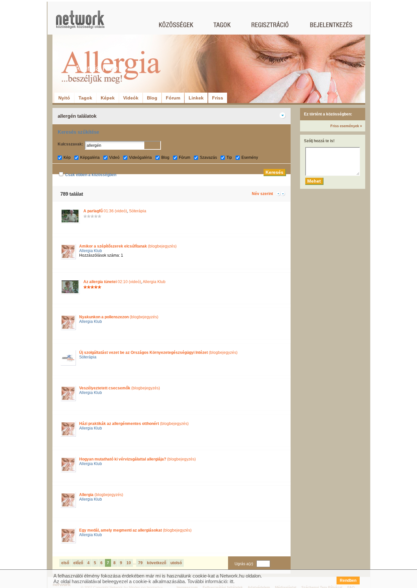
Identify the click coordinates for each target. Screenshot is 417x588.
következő (156, 563)
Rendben (348, 580)
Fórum (173, 97)
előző (78, 563)
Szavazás (208, 157)
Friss (217, 97)
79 (140, 563)
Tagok (85, 97)
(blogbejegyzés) (128, 246)
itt (231, 581)
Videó (114, 157)
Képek (108, 97)
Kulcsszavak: (70, 144)
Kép (67, 157)
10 (128, 563)
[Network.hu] (80, 23)
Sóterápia (137, 211)
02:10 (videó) (112, 281)
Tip (229, 157)
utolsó (176, 563)
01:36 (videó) (105, 211)
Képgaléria (90, 157)
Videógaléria (140, 157)
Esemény (249, 157)
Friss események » (346, 126)
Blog (152, 97)
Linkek (196, 97)
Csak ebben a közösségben (90, 175)
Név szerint (262, 193)
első (65, 563)
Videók (130, 97)
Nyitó (64, 97)
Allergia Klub (90, 251)
